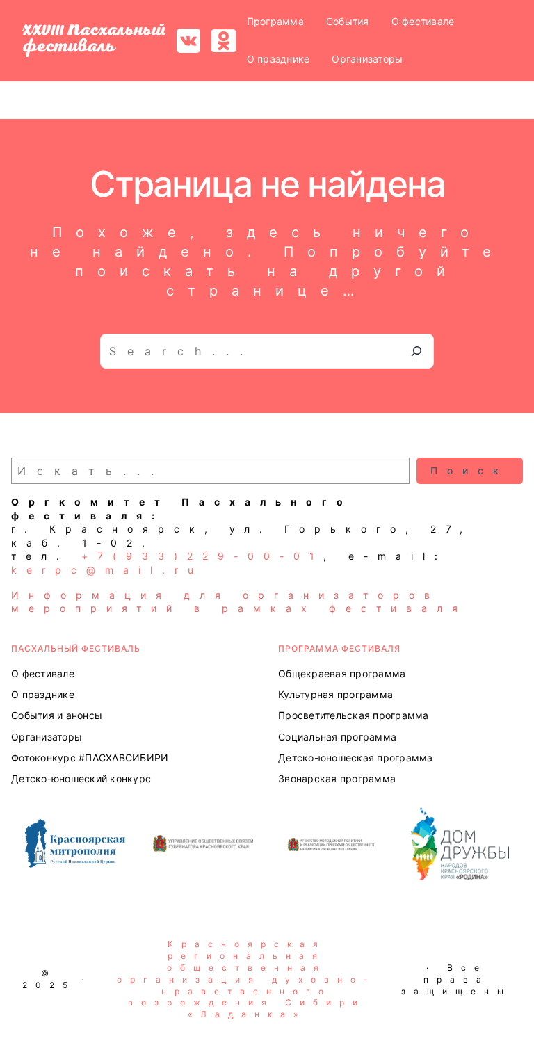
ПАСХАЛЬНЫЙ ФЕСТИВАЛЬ (75, 648)
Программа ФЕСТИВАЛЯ (339, 648)
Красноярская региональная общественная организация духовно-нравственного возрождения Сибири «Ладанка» (246, 979)
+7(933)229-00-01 (202, 556)
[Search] (416, 351)
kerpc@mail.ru (107, 570)
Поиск (469, 470)
